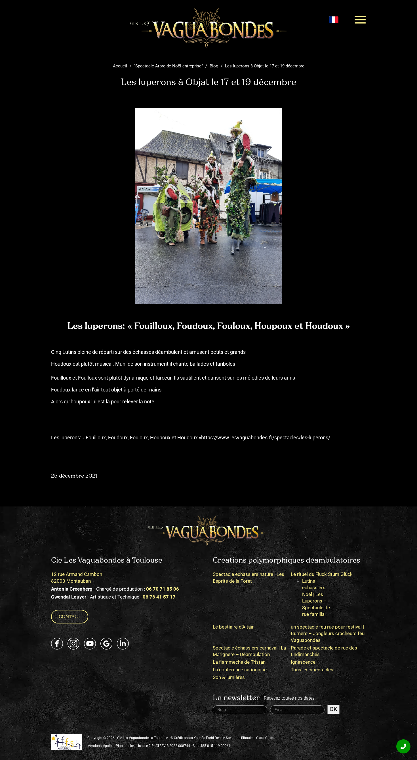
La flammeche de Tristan (239, 662)
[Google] (106, 644)
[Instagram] (73, 644)
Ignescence (303, 662)
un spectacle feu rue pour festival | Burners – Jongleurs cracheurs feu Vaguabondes (328, 633)
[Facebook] (57, 644)
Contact (70, 617)
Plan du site (125, 746)
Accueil (120, 66)
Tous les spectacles (312, 669)
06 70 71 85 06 (162, 589)
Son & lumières (229, 677)
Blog (214, 66)
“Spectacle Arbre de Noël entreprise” (168, 66)
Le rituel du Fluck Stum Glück (322, 574)
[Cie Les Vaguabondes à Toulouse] (208, 28)
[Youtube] (90, 644)
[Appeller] (403, 746)
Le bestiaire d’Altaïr (233, 627)
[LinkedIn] (123, 644)
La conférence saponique (240, 669)
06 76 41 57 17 (159, 597)
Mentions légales (100, 746)
